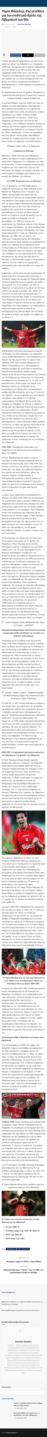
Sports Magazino (12, 1432)
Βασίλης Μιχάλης (24, 24)
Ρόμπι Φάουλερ (23, 1249)
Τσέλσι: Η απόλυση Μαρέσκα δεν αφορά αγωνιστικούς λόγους (28, 1404)
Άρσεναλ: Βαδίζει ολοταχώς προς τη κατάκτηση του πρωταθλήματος (27, 1414)
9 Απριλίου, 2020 (10, 27)
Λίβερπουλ (11, 1249)
